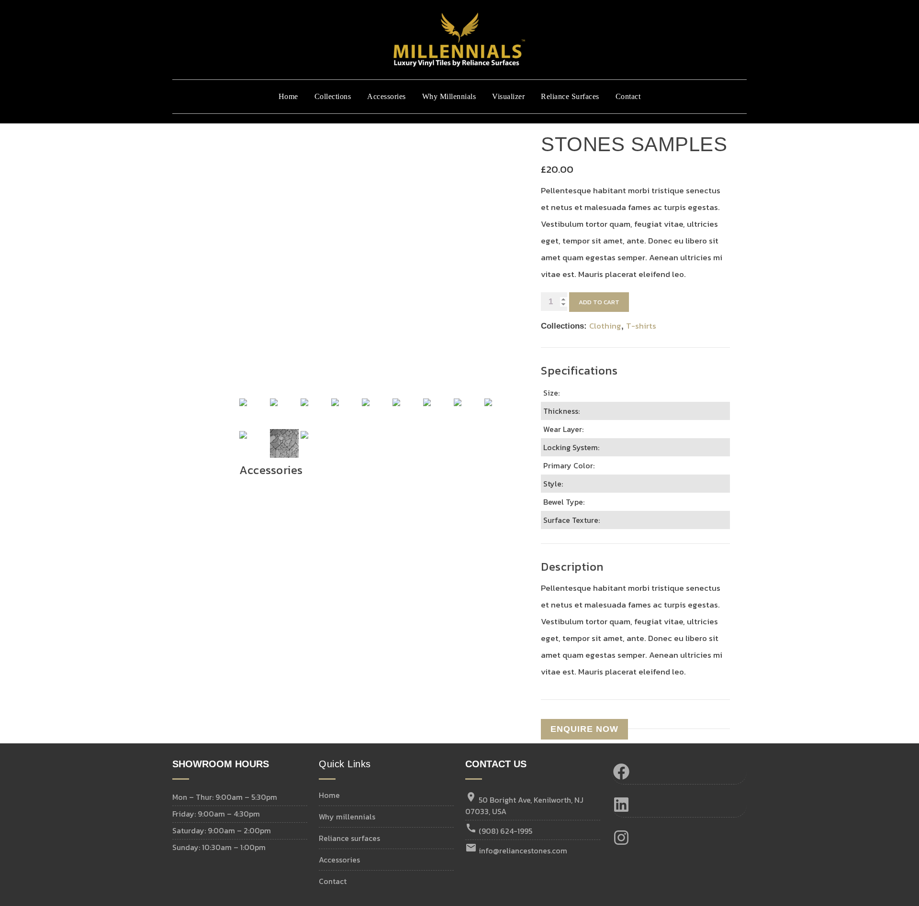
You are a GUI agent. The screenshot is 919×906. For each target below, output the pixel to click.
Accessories (386, 96)
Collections (332, 96)
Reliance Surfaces (570, 96)
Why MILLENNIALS (347, 816)
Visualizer (508, 96)
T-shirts (641, 326)
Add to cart (599, 302)
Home (288, 96)
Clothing (605, 326)
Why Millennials (449, 96)
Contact (628, 96)
